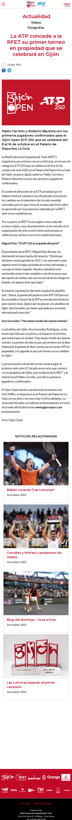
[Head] (67, 789)
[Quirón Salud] (22, 789)
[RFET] (66, 5)
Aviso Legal (25, 803)
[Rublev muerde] (36, 463)
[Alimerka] (49, 789)
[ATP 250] (41, 4)
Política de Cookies (43, 803)
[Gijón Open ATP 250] (31, 4)
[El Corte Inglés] (31, 789)
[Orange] (53, 776)
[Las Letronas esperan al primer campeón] (36, 656)
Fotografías (36, 27)
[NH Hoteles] (40, 789)
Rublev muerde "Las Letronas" (30, 490)
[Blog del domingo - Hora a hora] (36, 593)
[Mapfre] (34, 776)
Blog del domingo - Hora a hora (31, 620)
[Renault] (44, 776)
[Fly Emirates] (65, 776)
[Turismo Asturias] (58, 789)
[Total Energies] (5, 789)
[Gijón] (8, 776)
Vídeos (36, 22)
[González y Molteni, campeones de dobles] (36, 526)
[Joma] (14, 789)
